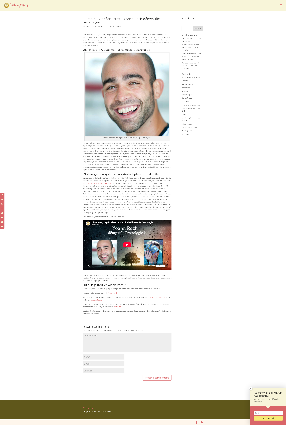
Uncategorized (187, 131)
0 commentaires (115, 26)
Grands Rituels (187, 98)
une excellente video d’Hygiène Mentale (97, 183)
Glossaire (185, 91)
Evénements (186, 88)
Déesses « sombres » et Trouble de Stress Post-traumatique (190, 65)
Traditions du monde (189, 127)
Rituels (184, 114)
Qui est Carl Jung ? (188, 59)
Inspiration (185, 101)
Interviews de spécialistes (191, 105)
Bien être (185, 81)
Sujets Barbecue (187, 124)
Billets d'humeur (187, 84)
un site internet (96, 300)
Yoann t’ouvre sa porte (156, 297)
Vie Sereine (185, 134)
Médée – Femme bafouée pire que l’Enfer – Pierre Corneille (191, 47)
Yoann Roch (112, 293)
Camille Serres (90, 26)
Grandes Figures (187, 95)
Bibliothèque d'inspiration (191, 77)
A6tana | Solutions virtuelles (101, 411)
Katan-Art (117, 307)
